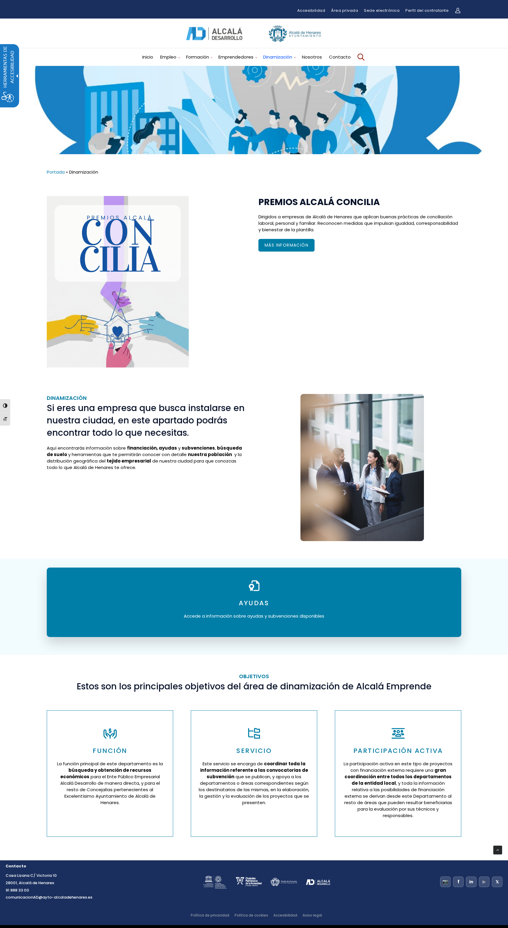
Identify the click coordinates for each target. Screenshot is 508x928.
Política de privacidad (210, 915)
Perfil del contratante (427, 10)
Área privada (344, 10)
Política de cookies (251, 915)
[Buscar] (360, 57)
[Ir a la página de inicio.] (254, 43)
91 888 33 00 (17, 890)
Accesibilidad (311, 10)
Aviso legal (312, 915)
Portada (56, 172)
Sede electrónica (382, 10)
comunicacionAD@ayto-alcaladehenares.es (49, 897)
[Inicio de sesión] (457, 10)
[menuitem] (149, 57)
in (471, 882)
